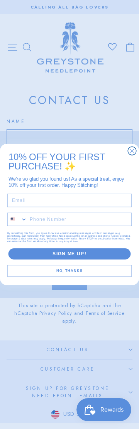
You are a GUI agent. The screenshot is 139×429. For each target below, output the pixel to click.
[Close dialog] (132, 151)
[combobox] (17, 219)
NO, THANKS (69, 271)
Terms (75, 242)
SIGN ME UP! (69, 253)
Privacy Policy (63, 242)
